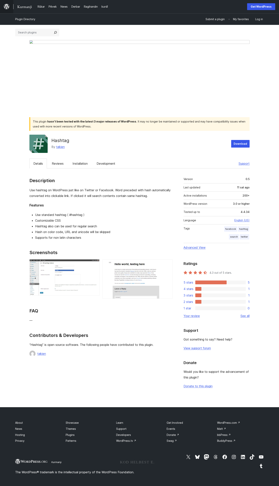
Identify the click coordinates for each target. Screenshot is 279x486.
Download (240, 143)
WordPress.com (228, 422)
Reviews (58, 163)
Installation (80, 163)
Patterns (71, 440)
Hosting (20, 434)
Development (106, 163)
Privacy (19, 440)
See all (245, 316)
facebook (230, 229)
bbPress (224, 434)
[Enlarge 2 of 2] (167, 264)
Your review (192, 316)
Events (171, 428)
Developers (123, 434)
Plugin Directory (25, 19)
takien (60, 147)
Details (38, 163)
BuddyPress (226, 440)
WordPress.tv (126, 440)
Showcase (72, 422)
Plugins (70, 434)
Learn (119, 422)
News (18, 428)
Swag (172, 440)
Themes (71, 428)
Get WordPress (261, 6)
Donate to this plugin (198, 386)
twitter (244, 236)
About (19, 422)
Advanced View (195, 247)
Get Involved (175, 422)
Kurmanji (56, 462)
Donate (173, 434)
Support (244, 163)
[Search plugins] (55, 32)
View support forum (197, 348)
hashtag (243, 229)
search (234, 236)
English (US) (242, 220)
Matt (221, 428)
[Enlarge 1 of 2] (94, 264)
